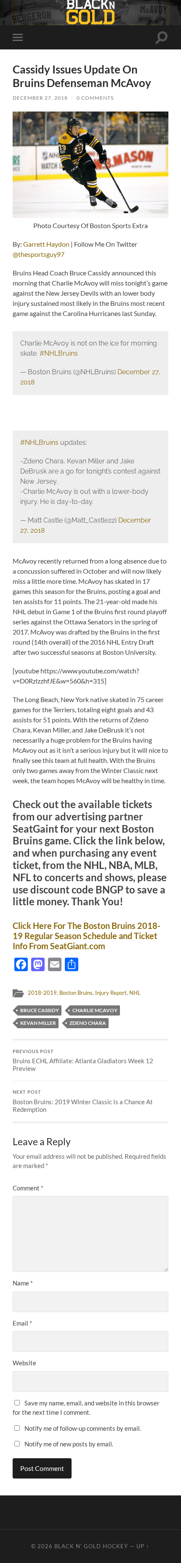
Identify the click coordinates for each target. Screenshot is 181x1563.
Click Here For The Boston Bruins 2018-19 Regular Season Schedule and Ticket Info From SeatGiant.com (86, 935)
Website (24, 1363)
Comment (28, 1188)
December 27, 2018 (40, 98)
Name (23, 1283)
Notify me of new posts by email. (68, 1444)
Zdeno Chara (87, 1023)
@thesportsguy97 (38, 254)
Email (22, 1323)
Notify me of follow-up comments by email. (82, 1428)
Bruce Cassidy (39, 1010)
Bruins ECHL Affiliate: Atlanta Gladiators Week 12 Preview (83, 1061)
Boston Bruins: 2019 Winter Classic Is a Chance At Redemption (83, 1101)
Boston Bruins (76, 992)
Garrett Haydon (46, 244)
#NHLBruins (59, 353)
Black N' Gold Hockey (91, 1546)
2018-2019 (42, 992)
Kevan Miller (38, 1023)
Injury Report (111, 992)
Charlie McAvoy (94, 1010)
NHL (135, 992)
